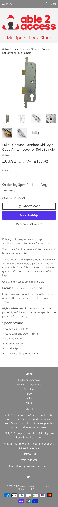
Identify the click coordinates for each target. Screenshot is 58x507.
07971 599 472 (29, 460)
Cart (53, 3)
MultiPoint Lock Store (29, 384)
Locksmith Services (29, 379)
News (29, 402)
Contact (29, 398)
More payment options (29, 223)
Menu (9, 3)
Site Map (29, 389)
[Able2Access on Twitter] (28, 477)
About (29, 393)
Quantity (6, 170)
